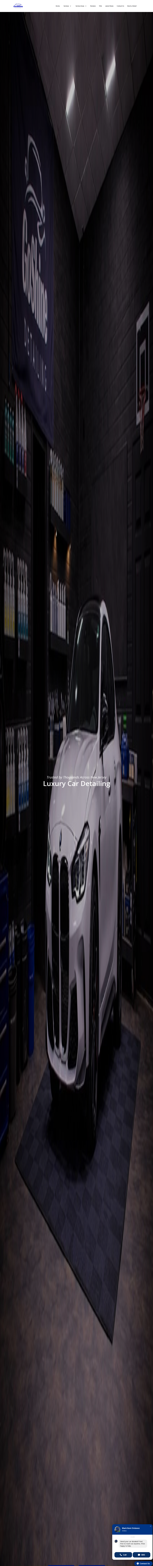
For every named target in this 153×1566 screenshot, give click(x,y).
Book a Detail (131, 6)
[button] (67, 6)
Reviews (93, 6)
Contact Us (120, 6)
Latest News (109, 6)
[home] (18, 6)
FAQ (100, 6)
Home (58, 6)
